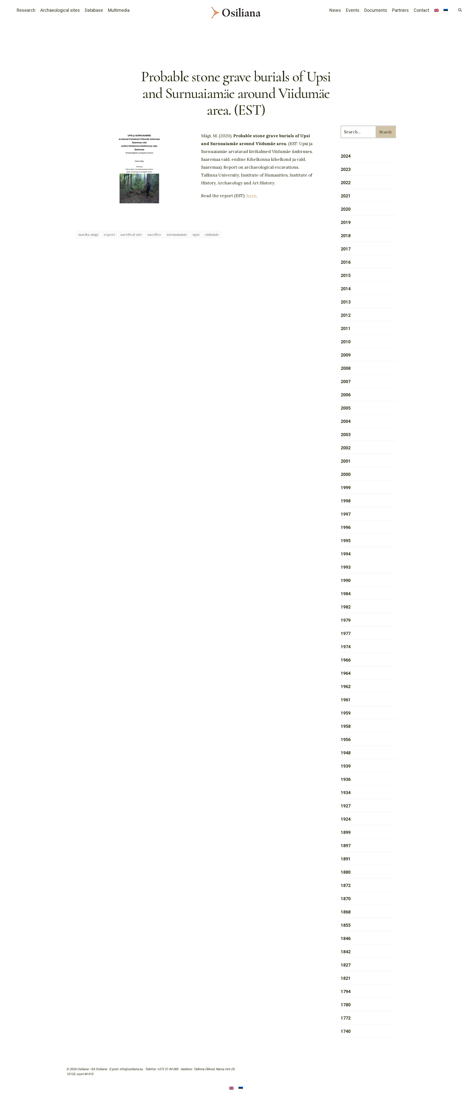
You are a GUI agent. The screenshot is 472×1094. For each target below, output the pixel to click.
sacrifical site (131, 234)
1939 (346, 766)
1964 (346, 673)
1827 (346, 965)
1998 (346, 500)
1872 (346, 885)
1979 (346, 620)
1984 (346, 593)
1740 (346, 1031)
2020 (346, 209)
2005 (346, 408)
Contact (421, 10)
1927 (346, 805)
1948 (346, 752)
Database (94, 10)
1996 (346, 527)
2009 (346, 355)
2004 (346, 421)
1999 (346, 487)
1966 (346, 660)
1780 (346, 1004)
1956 (346, 739)
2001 (346, 461)
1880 (346, 872)
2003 (346, 434)
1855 (346, 925)
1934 (346, 792)
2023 (346, 169)
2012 (346, 315)
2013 (346, 302)
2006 (346, 394)
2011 (346, 328)
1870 (346, 898)
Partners (400, 10)
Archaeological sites (60, 10)
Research (26, 10)
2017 (346, 248)
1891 (346, 858)
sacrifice (154, 234)
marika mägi (88, 234)
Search (385, 132)
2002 (346, 447)
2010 (346, 341)
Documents (375, 10)
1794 (346, 991)
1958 (346, 726)
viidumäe (212, 234)
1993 (346, 567)
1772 (346, 1018)
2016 (346, 262)
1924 (346, 819)
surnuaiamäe (177, 234)
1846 (346, 938)
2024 (346, 156)
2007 (346, 381)
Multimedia (119, 10)
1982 (346, 606)
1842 (346, 951)
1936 (346, 779)
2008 (346, 368)
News (335, 10)
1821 (346, 978)
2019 (346, 222)
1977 (346, 633)
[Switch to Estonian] (446, 11)
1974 (346, 646)
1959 (346, 713)
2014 (346, 288)
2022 (346, 182)
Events (352, 10)
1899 (346, 832)
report (109, 234)
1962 (346, 686)
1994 (346, 553)
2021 (346, 195)
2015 (346, 275)
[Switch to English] (231, 1088)
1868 (346, 911)
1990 (346, 580)
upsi (195, 234)
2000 (346, 474)
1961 (346, 699)
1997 (346, 514)
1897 (346, 845)
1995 (346, 540)
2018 (346, 235)
